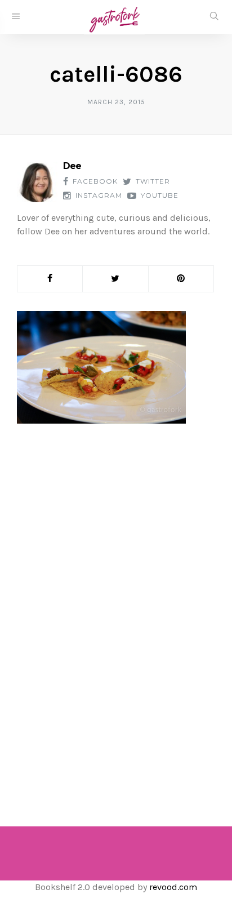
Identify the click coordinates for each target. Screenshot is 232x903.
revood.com (173, 887)
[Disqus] (116, 614)
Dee (72, 166)
